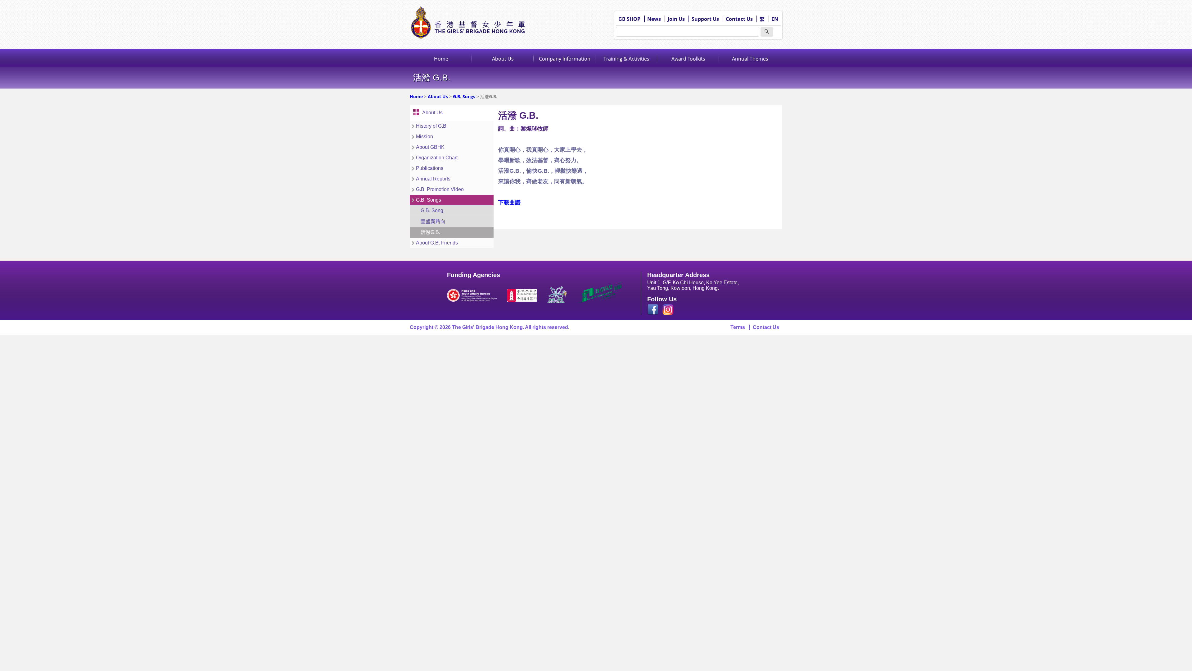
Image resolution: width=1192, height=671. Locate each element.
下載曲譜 (509, 202)
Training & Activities (626, 58)
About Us (503, 58)
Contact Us (739, 19)
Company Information (564, 58)
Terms (737, 327)
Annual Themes (750, 58)
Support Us (705, 19)
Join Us (676, 19)
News (654, 19)
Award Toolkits (688, 58)
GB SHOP (629, 19)
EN (774, 19)
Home (441, 58)
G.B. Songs (464, 96)
